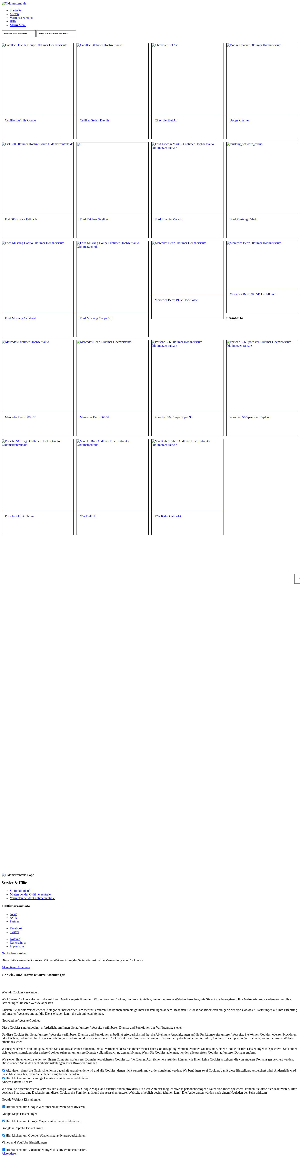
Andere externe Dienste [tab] (17, 1082)
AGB (13, 917)
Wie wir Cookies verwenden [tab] (20, 992)
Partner (14, 921)
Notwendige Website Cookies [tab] (21, 1020)
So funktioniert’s (20, 890)
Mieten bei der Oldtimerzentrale (30, 894)
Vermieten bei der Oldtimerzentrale (32, 898)
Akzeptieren (9, 967)
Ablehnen (23, 967)
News (13, 914)
